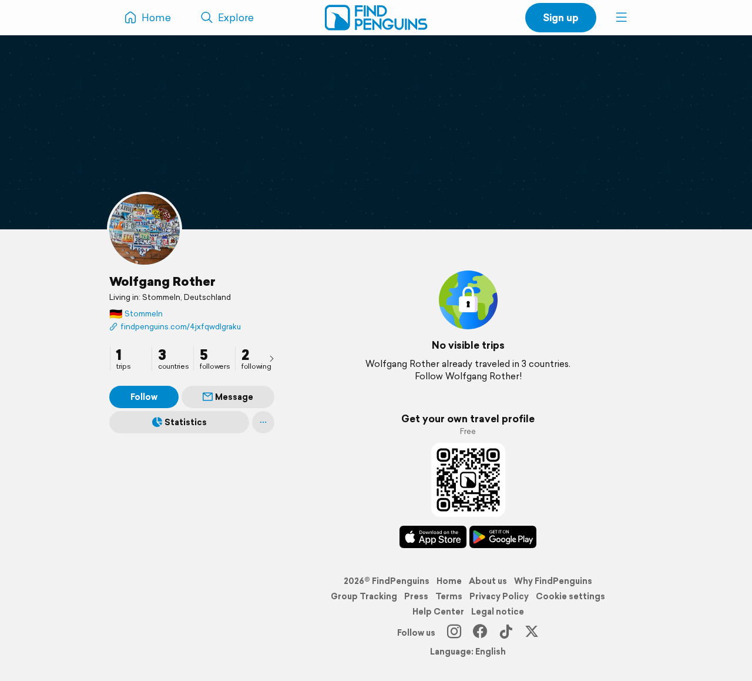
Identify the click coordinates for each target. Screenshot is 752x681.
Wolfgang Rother (162, 281)
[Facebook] (480, 633)
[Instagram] (454, 633)
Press (416, 596)
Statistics (185, 422)
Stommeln (136, 314)
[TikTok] (506, 633)
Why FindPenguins (553, 581)
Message (234, 397)
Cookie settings (570, 596)
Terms (448, 596)
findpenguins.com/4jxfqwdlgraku (180, 327)
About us (488, 581)
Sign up (561, 17)
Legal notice (497, 611)
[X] (532, 633)
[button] (621, 17)
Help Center (438, 611)
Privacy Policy (499, 596)
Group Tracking (364, 596)
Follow (143, 397)
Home (449, 581)
